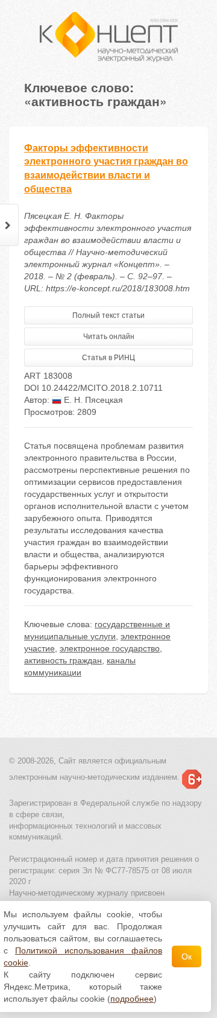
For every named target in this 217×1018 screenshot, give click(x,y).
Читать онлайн (108, 336)
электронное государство (110, 648)
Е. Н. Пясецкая (92, 400)
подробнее (132, 999)
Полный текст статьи (108, 315)
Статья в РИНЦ (108, 357)
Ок (186, 956)
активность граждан (63, 660)
